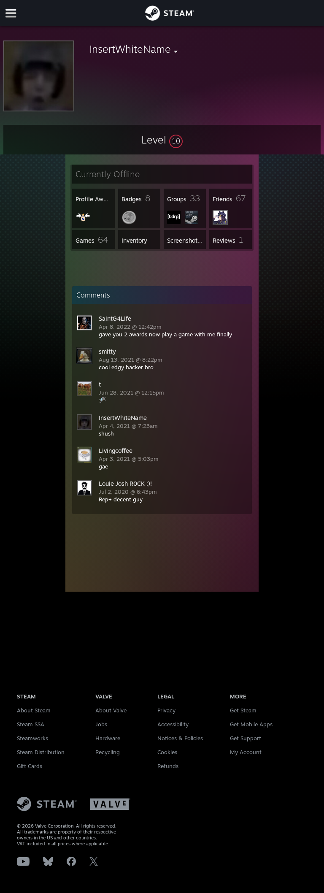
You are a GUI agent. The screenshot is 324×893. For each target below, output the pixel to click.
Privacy (166, 710)
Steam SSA (30, 724)
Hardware (107, 738)
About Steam (34, 710)
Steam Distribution (41, 752)
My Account (246, 752)
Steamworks (32, 738)
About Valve (111, 710)
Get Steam (243, 710)
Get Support (245, 738)
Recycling (107, 752)
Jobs (101, 724)
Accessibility (173, 724)
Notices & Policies (180, 738)
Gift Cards (29, 766)
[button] (162, 139)
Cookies (167, 752)
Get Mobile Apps (251, 724)
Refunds (167, 766)
